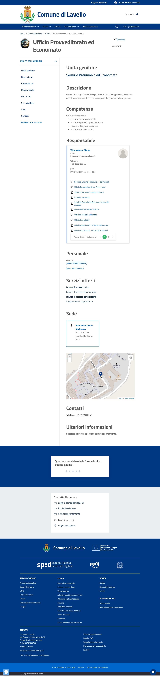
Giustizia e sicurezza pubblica (69, 610)
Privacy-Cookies (58, 667)
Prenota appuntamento (92, 634)
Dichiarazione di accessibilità (94, 645)
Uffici (47, 33)
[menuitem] (90, 26)
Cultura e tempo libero (66, 587)
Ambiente (61, 618)
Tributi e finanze (64, 614)
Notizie (102, 582)
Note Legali (71, 667)
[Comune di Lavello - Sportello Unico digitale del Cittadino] (27, 14)
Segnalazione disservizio (93, 642)
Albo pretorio (105, 603)
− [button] (69, 360)
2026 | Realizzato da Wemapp (32, 673)
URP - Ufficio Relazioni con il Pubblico (34, 655)
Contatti (24, 630)
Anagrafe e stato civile (66, 583)
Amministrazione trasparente (111, 607)
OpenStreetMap (129, 398)
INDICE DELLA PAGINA (31, 61)
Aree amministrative (28, 582)
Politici (22, 598)
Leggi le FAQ (88, 638)
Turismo (61, 602)
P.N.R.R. (86, 649)
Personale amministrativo (30, 602)
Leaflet (120, 398)
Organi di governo (27, 586)
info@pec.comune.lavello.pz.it (32, 650)
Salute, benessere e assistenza (70, 622)
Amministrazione (35, 33)
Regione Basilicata (99, 2)
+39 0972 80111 (26, 646)
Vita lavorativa (63, 591)
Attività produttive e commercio (70, 594)
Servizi (61, 578)
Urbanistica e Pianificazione (68, 598)
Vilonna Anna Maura (80, 150)
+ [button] (69, 356)
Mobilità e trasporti (65, 606)
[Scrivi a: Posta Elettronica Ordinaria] (50, 652)
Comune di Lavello (61, 14)
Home (22, 33)
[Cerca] (137, 14)
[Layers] (131, 357)
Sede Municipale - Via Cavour (84, 327)
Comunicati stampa (107, 586)
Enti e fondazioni (26, 594)
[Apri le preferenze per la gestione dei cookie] (6, 672)
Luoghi (22, 606)
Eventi (102, 590)
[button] (127, 2)
